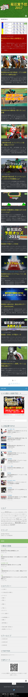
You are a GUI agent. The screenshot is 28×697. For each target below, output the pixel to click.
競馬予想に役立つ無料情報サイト (9, 694)
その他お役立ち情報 (6, 592)
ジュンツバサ (14, 514)
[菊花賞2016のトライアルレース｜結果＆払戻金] (14, 263)
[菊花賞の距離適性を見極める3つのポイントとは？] (14, 199)
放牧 (21, 521)
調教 (8, 108)
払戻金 (18, 521)
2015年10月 (5, 642)
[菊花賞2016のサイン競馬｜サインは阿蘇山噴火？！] (14, 353)
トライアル (5, 517)
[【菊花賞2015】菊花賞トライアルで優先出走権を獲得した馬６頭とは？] (3, 497)
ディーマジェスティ (21, 515)
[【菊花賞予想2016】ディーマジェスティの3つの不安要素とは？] (14, 165)
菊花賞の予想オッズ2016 (9, 244)
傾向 (2, 521)
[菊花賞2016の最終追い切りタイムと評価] (14, 97)
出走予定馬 (13, 521)
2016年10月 (5, 639)
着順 (2, 523)
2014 (3, 512)
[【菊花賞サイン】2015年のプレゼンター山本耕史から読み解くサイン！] (3, 431)
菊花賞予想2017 (19, 6)
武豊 (26, 521)
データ (2, 36)
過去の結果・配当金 (14, 271)
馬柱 (6, 36)
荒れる (13, 523)
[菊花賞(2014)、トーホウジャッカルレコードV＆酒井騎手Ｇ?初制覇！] (3, 482)
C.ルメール (13, 512)
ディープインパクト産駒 (11, 515)
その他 (3, 589)
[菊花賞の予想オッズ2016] (14, 233)
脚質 (11, 523)
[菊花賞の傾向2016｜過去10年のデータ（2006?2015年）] (14, 294)
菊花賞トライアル (5, 271)
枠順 (23, 521)
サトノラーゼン (7, 514)
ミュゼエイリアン (19, 517)
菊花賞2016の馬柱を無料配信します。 (16, 467)
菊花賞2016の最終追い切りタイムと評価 (11, 564)
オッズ (2, 241)
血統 (22, 523)
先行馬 (9, 521)
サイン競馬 (3, 361)
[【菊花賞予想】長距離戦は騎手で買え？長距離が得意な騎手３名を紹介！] (3, 438)
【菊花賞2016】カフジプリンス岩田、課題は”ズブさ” (14, 570)
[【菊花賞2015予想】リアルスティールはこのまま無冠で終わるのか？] (3, 461)
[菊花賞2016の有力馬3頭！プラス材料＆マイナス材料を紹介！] (14, 62)
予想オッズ (21, 519)
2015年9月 (4, 645)
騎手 (13, 525)
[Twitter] (26, 388)
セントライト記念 (20, 514)
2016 (10, 512)
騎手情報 (9, 436)
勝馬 (16, 521)
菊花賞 (18, 523)
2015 (7, 512)
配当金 (5, 525)
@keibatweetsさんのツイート (7, 654)
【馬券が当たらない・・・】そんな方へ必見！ (14, 414)
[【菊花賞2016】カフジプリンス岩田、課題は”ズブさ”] (14, 131)
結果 (9, 523)
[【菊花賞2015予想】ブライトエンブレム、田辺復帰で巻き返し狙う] (3, 453)
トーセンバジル (11, 517)
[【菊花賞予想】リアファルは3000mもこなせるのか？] (3, 490)
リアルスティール (10, 519)
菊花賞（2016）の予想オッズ (11, 334)
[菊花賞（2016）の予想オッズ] (14, 324)
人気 (25, 519)
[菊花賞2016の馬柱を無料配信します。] (14, 28)
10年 (2, 512)
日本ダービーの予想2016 (6, 535)
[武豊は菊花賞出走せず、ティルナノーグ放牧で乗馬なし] (3, 475)
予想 (2, 70)
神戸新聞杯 (5, 523)
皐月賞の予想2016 (5, 533)
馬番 (11, 525)
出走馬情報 (3, 108)
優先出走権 (5, 521)
